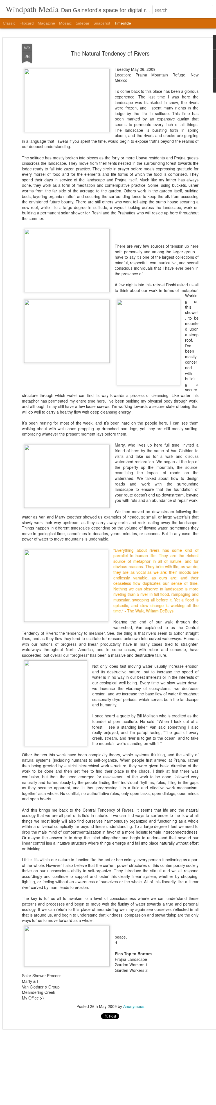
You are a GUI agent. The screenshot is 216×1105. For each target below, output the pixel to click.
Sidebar (82, 23)
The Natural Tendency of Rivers (110, 53)
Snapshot (101, 23)
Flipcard (26, 23)
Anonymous (133, 1006)
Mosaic (65, 23)
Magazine (46, 23)
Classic (9, 23)
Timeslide (122, 23)
